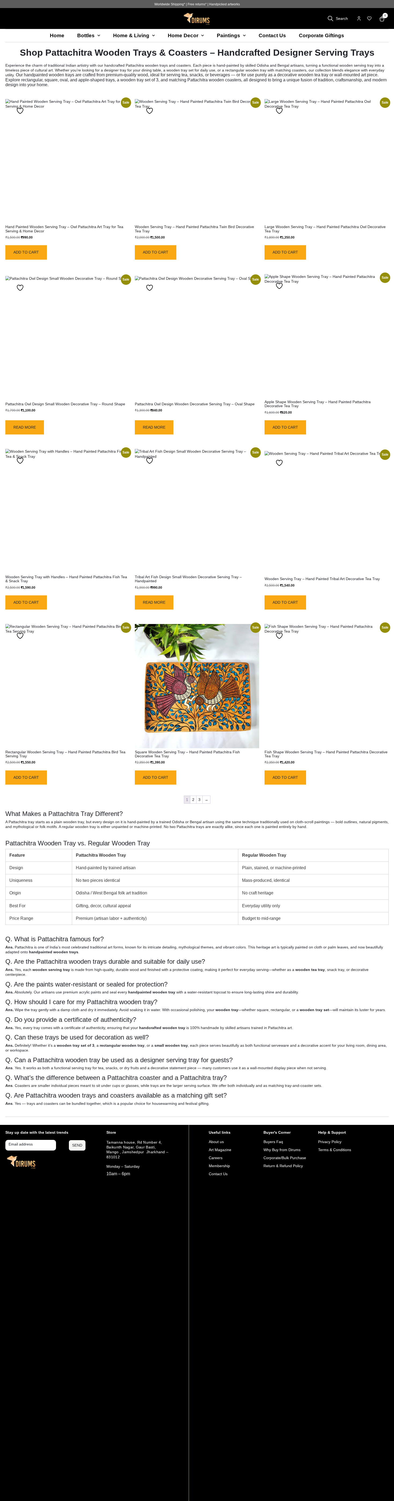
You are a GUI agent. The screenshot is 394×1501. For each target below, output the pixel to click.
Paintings (228, 35)
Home (57, 35)
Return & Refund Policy (283, 1166)
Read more (24, 427)
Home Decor (183, 35)
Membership (219, 1166)
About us (216, 1142)
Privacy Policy (329, 1142)
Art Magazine (220, 1150)
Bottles (86, 35)
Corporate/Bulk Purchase (284, 1158)
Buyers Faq (273, 1142)
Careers (215, 1158)
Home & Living (131, 35)
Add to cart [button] (26, 252)
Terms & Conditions (334, 1150)
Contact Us (272, 35)
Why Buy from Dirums (281, 1150)
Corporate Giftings (321, 35)
